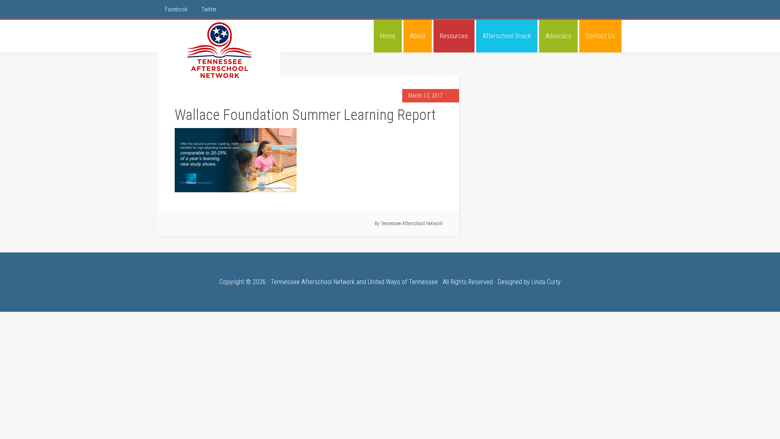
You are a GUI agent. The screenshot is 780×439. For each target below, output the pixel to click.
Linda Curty (546, 282)
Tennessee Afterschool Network (219, 50)
